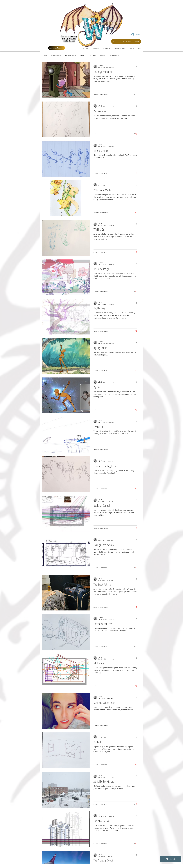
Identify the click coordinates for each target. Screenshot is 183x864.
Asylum (102, 56)
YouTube (82, 56)
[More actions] (137, 66)
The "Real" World (70, 56)
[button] (139, 56)
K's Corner (92, 56)
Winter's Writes (56, 56)
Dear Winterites (114, 56)
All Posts (44, 56)
